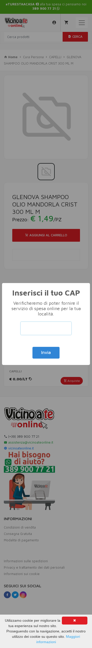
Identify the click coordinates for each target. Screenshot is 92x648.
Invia (46, 352)
